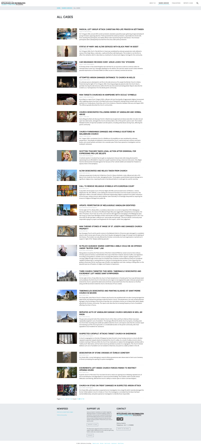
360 (66, 399)
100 (83, 399)
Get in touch (107, 443)
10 (77, 399)
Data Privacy (121, 443)
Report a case (188, 3)
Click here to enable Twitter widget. (65, 412)
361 (69, 399)
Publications (176, 3)
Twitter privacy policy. (62, 415)
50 (81, 399)
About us (152, 3)
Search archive (164, 3)
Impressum (114, 443)
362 (71, 399)
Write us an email (123, 429)
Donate (90, 435)
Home (58, 8)
